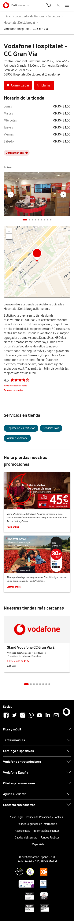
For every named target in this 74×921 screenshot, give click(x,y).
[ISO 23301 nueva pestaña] (50, 908)
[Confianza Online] (20, 872)
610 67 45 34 (22, 661)
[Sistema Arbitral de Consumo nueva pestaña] (50, 872)
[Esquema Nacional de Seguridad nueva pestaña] (50, 884)
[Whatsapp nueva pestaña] (31, 717)
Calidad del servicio (26, 837)
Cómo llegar (20, 85)
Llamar (46, 85)
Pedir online (13, 527)
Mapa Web (38, 844)
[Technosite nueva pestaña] (20, 884)
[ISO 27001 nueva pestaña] (20, 896)
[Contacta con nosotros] (56, 717)
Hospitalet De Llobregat (19, 22)
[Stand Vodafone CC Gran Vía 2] (37, 629)
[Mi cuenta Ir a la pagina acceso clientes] (58, 5)
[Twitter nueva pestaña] (14, 717)
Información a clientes (46, 830)
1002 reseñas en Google (15, 385)
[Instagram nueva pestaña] (23, 717)
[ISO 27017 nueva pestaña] (50, 896)
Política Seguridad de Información (37, 824)
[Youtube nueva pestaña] (39, 717)
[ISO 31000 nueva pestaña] (20, 908)
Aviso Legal (16, 817)
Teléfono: (11, 661)
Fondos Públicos (50, 837)
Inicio (7, 16)
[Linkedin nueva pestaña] (48, 717)
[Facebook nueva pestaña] (6, 717)
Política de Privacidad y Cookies (44, 817)
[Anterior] (11, 195)
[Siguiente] (63, 195)
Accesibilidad (22, 830)
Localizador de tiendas (29, 16)
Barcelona (54, 16)
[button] (25, 219)
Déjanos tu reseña (13, 390)
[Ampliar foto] (65, 176)
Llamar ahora (13, 586)
